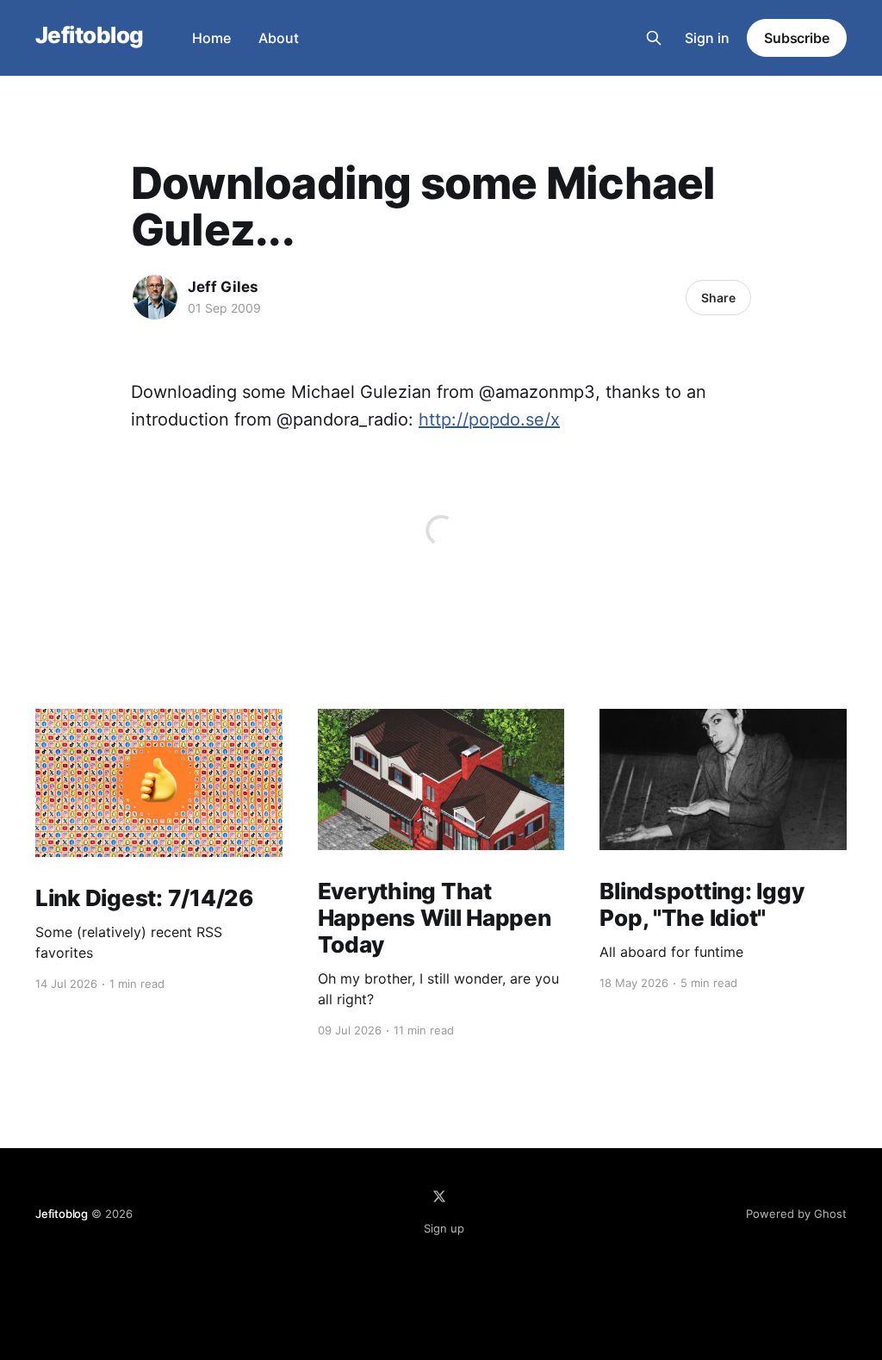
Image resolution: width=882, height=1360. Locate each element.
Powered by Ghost (796, 1213)
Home (211, 38)
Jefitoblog (89, 36)
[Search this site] (654, 38)
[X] (439, 1196)
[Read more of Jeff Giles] (155, 297)
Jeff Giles (223, 286)
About (278, 38)
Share (718, 297)
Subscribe (796, 38)
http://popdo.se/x (489, 419)
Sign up (444, 1228)
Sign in (707, 38)
